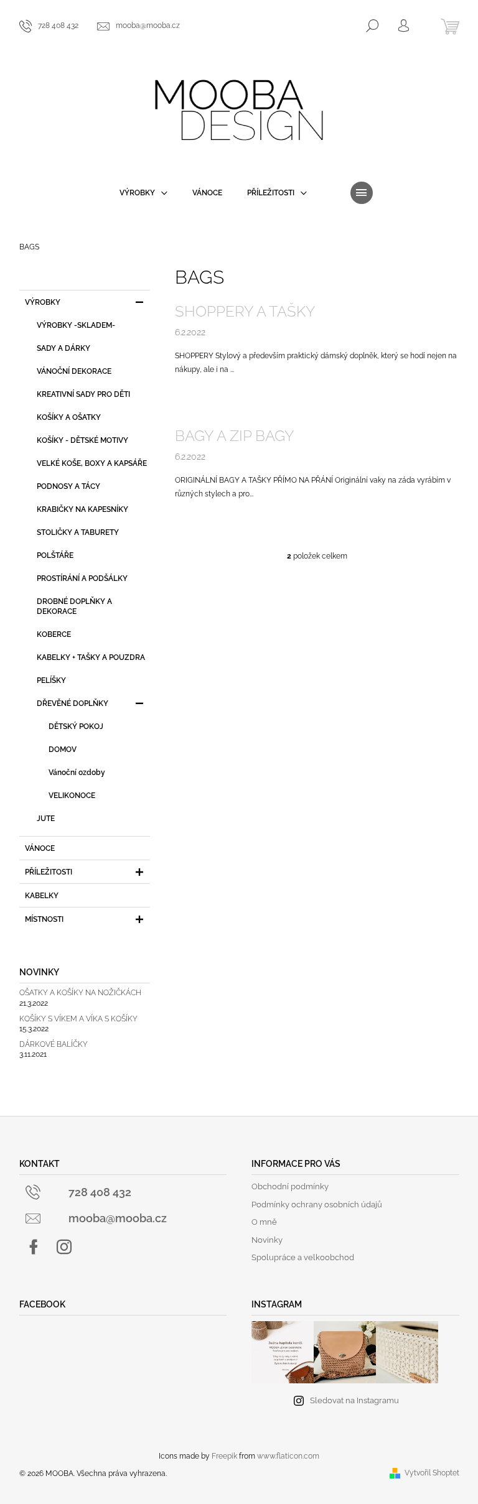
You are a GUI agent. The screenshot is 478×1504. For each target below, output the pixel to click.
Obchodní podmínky (290, 1186)
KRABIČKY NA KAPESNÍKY (82, 509)
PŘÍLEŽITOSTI (48, 872)
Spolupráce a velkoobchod (302, 1257)
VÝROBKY (42, 302)
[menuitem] (143, 193)
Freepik (224, 1456)
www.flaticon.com (288, 1456)
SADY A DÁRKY (63, 348)
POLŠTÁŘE (55, 555)
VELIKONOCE (72, 795)
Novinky (267, 1240)
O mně (264, 1222)
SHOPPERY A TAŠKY (245, 311)
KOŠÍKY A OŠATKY (69, 417)
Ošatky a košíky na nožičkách (80, 993)
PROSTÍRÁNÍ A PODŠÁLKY (82, 578)
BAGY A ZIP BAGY (234, 436)
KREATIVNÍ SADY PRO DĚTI (83, 394)
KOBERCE (54, 634)
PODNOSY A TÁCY (68, 486)
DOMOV (63, 749)
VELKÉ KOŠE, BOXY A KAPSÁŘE (92, 463)
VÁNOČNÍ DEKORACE (74, 371)
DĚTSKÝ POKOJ (76, 726)
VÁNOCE (40, 848)
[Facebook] (33, 1247)
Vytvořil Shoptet (432, 1473)
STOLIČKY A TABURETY (78, 532)
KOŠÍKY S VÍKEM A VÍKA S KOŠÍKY (78, 1019)
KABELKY (42, 895)
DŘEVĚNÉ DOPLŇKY (72, 703)
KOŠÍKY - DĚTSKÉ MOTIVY (82, 440)
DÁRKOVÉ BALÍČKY (53, 1045)
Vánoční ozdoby (77, 772)
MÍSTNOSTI (44, 919)
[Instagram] (64, 1247)
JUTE (46, 818)
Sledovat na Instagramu (354, 1400)
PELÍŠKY (51, 680)
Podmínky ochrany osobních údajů (316, 1204)
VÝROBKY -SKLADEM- (76, 325)
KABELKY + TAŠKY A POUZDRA (91, 657)
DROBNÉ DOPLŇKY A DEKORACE (74, 606)
